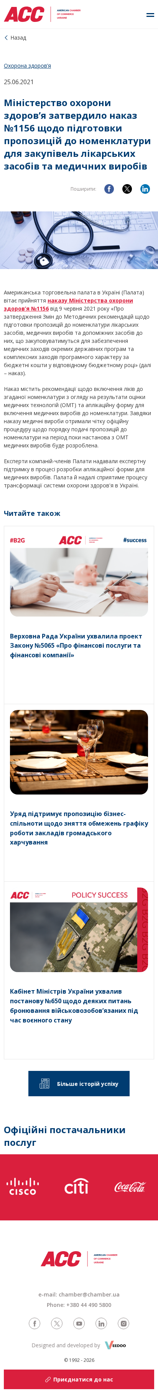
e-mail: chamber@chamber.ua (79, 1294)
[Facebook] (109, 189)
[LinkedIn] (145, 189)
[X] (127, 189)
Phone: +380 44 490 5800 (79, 1304)
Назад (18, 37)
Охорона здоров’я (27, 65)
